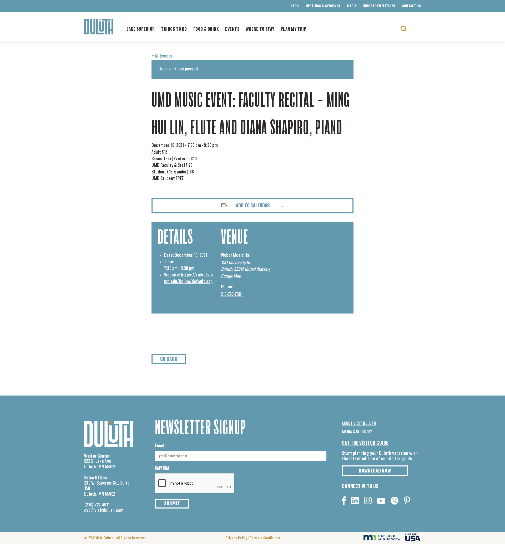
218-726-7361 (232, 294)
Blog (295, 6)
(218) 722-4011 (97, 505)
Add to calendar (253, 205)
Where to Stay (260, 29)
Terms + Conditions (265, 538)
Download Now (375, 471)
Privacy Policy (236, 538)
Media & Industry (357, 432)
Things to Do (174, 29)
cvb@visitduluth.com (104, 510)
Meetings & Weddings (323, 6)
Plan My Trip (293, 29)
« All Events (162, 56)
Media (351, 6)
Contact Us (411, 6)
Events (232, 29)
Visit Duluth (104, 538)
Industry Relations (379, 6)
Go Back (168, 359)
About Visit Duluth (359, 424)
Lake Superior (141, 29)
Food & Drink (206, 29)
